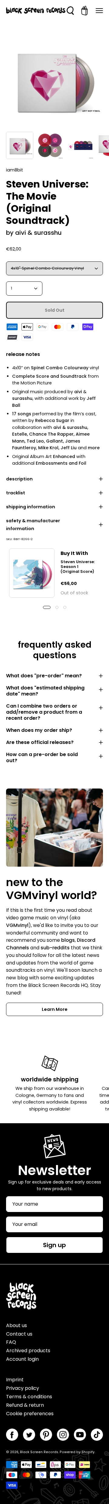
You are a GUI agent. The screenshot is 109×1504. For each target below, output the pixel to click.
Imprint (15, 1379)
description (19, 479)
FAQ (11, 1342)
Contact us (19, 1333)
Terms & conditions (29, 1396)
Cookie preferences (30, 1413)
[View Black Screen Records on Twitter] (29, 1435)
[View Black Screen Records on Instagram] (63, 1435)
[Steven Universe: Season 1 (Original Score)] (31, 573)
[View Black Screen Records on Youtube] (80, 1435)
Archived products (28, 1350)
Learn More (55, 1009)
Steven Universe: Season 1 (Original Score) (78, 566)
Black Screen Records (39, 1452)
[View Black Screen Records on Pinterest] (46, 1435)
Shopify (87, 1452)
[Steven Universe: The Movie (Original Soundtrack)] (19, 145)
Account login (22, 1359)
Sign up (54, 1245)
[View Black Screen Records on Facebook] (12, 1435)
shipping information (30, 507)
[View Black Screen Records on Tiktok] (97, 1435)
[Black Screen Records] (35, 10)
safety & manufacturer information (33, 525)
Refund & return (25, 1405)
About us (16, 1325)
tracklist (15, 493)
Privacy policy (22, 1388)
